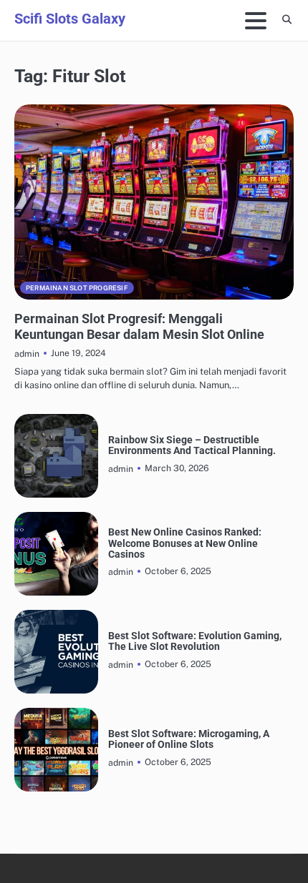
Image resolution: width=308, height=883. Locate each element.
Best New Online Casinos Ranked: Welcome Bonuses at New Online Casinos (184, 543)
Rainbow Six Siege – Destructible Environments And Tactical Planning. (192, 445)
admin (26, 353)
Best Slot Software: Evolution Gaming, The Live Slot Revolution (194, 641)
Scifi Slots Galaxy (69, 18)
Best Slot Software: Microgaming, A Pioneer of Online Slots (188, 739)
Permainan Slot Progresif (77, 288)
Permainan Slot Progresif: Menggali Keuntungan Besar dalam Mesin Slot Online (139, 326)
